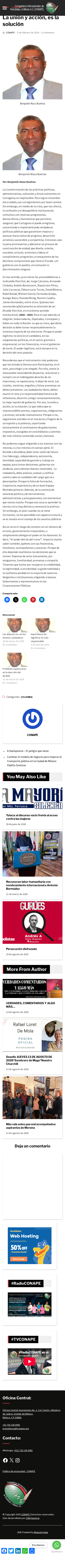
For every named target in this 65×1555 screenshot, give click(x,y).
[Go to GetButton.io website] (56, 1552)
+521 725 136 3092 (23, 1450)
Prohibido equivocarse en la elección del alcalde (14, 672)
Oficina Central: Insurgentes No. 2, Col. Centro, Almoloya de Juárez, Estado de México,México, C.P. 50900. (31, 1414)
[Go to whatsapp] (56, 1545)
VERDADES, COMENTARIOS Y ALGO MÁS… (30, 1005)
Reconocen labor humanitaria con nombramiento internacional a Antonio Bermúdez (32, 885)
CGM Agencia (32, 1518)
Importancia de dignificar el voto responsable (39, 638)
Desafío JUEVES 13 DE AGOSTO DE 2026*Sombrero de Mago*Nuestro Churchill (29, 1060)
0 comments (48, 32)
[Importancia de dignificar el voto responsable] (43, 625)
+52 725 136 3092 (11, 1424)
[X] (11, 1460)
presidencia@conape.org (16, 1428)
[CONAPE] (33, 719)
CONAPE (10, 32)
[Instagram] (17, 1460)
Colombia (27, 697)
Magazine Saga (41, 1532)
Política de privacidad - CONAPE (19, 1471)
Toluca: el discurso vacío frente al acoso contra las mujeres (32, 817)
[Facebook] (5, 1460)
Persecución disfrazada (21, 949)
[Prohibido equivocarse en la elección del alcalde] (15, 660)
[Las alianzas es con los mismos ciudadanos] (15, 625)
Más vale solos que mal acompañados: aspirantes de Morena (31, 1126)
